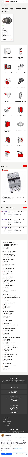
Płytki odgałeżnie (7, 316)
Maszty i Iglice (6, 340)
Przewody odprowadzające (9, 342)
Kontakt (7, 425)
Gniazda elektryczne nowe (9, 280)
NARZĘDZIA (5, 294)
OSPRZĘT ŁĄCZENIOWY (8, 311)
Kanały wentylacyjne (7, 359)
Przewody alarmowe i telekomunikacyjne (12, 324)
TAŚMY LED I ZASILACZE (8, 346)
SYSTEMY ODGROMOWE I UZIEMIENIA (11, 337)
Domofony (5, 261)
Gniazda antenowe (7, 270)
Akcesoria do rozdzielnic (8, 332)
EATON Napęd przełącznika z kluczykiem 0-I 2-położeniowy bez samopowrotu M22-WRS (6, 33)
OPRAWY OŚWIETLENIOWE (9, 303)
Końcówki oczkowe (7, 313)
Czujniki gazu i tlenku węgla (9, 255)
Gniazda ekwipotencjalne (8, 278)
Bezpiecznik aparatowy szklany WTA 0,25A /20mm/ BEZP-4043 (16, 220)
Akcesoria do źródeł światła (9, 365)
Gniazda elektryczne (7, 271)
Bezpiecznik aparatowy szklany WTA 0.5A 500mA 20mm (16, 228)
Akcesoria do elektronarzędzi (9, 296)
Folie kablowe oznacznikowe (9, 290)
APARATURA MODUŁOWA (9, 242)
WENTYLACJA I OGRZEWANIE (10, 354)
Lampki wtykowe (7, 306)
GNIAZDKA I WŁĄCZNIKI (8, 268)
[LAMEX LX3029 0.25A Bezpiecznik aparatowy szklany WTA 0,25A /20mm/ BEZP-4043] (5, 222)
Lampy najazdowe (7, 307)
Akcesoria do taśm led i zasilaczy (10, 347)
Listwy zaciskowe (7, 314)
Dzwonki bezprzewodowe (8, 264)
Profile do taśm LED (7, 349)
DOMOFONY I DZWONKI (8, 259)
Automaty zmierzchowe (8, 254)
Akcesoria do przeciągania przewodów (11, 297)
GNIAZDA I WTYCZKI (7, 277)
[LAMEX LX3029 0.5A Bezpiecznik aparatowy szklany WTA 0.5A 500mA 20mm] (5, 230)
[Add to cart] (25, 201)
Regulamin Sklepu (7, 419)
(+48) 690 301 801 (14, 387)
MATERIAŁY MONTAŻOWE (9, 285)
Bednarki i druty (6, 339)
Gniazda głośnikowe (7, 273)
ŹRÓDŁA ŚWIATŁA (7, 363)
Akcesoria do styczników (8, 245)
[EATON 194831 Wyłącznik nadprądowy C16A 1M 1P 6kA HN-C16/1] (5, 214)
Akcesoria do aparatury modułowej (10, 244)
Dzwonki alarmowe (7, 263)
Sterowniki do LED (7, 350)
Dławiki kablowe (6, 288)
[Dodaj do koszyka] (11, 39)
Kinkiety (5, 304)
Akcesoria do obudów (8, 330)
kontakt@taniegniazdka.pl (14, 392)
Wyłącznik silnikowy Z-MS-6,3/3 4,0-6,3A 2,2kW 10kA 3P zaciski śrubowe (13, 198)
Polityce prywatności (18, 448)
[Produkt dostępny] (3, 25)
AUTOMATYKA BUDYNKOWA (9, 251)
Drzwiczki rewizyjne (7, 356)
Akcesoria (5, 287)
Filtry (4, 357)
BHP (4, 298)
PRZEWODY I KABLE (7, 320)
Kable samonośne (7, 323)
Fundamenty (6, 333)
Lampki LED (5, 366)
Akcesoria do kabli (7, 322)
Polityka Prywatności (7, 421)
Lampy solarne (6, 368)
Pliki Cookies (7, 423)
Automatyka (6, 247)
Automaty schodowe (8, 252)
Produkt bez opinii (17, 214)
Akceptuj (6, 453)
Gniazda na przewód (7, 281)
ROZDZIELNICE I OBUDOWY (9, 328)
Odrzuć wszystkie (19, 453)
